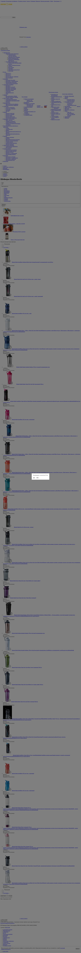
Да (33, 477)
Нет (37, 477)
